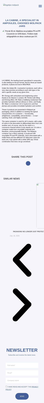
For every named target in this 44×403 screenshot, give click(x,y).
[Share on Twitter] (28, 163)
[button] (40, 6)
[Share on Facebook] (16, 163)
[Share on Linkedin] (22, 163)
